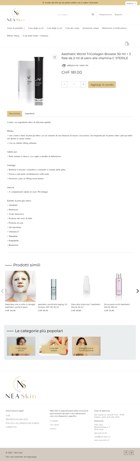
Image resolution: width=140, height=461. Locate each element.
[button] (138, 291)
